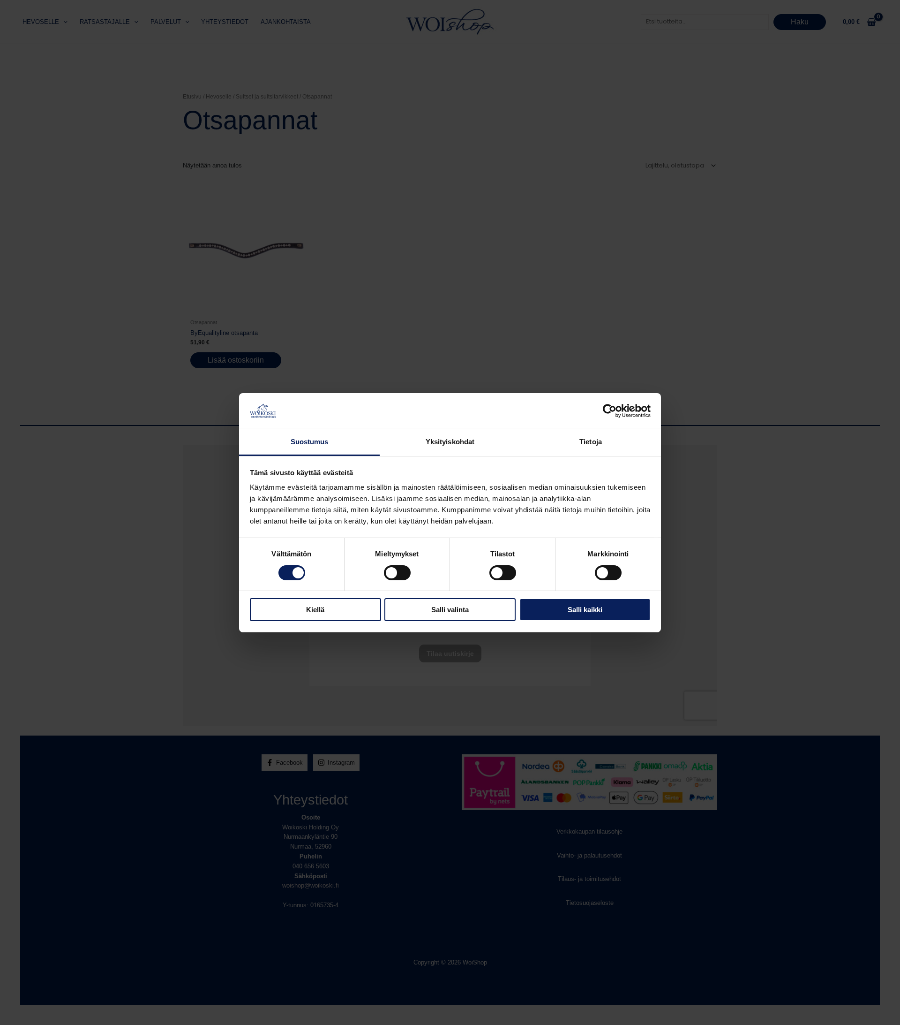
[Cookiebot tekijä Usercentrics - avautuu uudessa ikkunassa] (610, 411)
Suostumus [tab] (310, 442)
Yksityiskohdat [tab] (450, 442)
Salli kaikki (585, 610)
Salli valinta (450, 610)
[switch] (397, 572)
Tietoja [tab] (590, 442)
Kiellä (315, 610)
